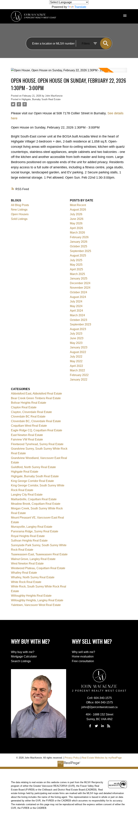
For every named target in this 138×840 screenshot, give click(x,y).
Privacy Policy (72, 757)
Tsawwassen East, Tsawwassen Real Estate (39, 554)
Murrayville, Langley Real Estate (31, 526)
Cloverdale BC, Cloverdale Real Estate (36, 421)
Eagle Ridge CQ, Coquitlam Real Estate (36, 430)
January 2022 (78, 379)
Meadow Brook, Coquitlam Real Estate (35, 503)
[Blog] (108, 726)
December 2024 (80, 283)
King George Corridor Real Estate (32, 480)
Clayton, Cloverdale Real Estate (31, 412)
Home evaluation (83, 656)
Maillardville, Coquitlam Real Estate (34, 499)
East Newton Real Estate (27, 435)
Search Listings (21, 661)
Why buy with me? (22, 652)
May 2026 (76, 223)
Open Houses (20, 214)
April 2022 (76, 365)
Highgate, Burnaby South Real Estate (41, 99)
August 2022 (78, 352)
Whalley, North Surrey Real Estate (32, 577)
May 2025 (76, 264)
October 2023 (78, 319)
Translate (80, 6)
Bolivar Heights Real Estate (28, 402)
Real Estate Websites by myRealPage (102, 757)
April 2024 (76, 310)
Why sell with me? (83, 652)
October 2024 (78, 292)
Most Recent (78, 205)
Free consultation (83, 661)
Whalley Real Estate (24, 572)
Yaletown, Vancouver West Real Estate (36, 604)
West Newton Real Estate (27, 563)
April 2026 (76, 228)
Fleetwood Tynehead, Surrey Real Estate (37, 444)
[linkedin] (102, 726)
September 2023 (80, 324)
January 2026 (78, 241)
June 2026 (76, 218)
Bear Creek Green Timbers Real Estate (36, 398)
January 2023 (78, 347)
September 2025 (80, 251)
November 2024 (80, 287)
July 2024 (76, 301)
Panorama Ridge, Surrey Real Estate (34, 531)
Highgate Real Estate (24, 471)
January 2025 (78, 278)
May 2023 (76, 342)
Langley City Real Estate (27, 494)
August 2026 (78, 209)
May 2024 (76, 306)
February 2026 (79, 237)
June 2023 (76, 338)
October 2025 (78, 246)
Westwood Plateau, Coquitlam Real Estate (38, 568)
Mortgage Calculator (24, 656)
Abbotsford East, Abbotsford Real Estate (36, 393)
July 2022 (76, 356)
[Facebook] (90, 726)
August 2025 (78, 255)
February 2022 (79, 375)
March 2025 (77, 274)
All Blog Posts (20, 205)
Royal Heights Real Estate (28, 536)
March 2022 (77, 370)
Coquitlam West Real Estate (29, 425)
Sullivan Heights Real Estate (29, 540)
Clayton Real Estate (23, 407)
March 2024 (77, 315)
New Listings (19, 209)
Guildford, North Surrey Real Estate (33, 467)
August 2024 (78, 296)
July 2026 (76, 214)
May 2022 (76, 361)
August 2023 (78, 329)
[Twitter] (96, 726)
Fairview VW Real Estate (27, 439)
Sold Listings (19, 218)
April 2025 (76, 269)
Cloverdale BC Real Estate (28, 416)
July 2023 (76, 333)
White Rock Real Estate (26, 582)
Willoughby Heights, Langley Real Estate (37, 600)
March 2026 (77, 232)
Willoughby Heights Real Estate (31, 595)
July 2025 (76, 260)
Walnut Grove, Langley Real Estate (33, 559)
